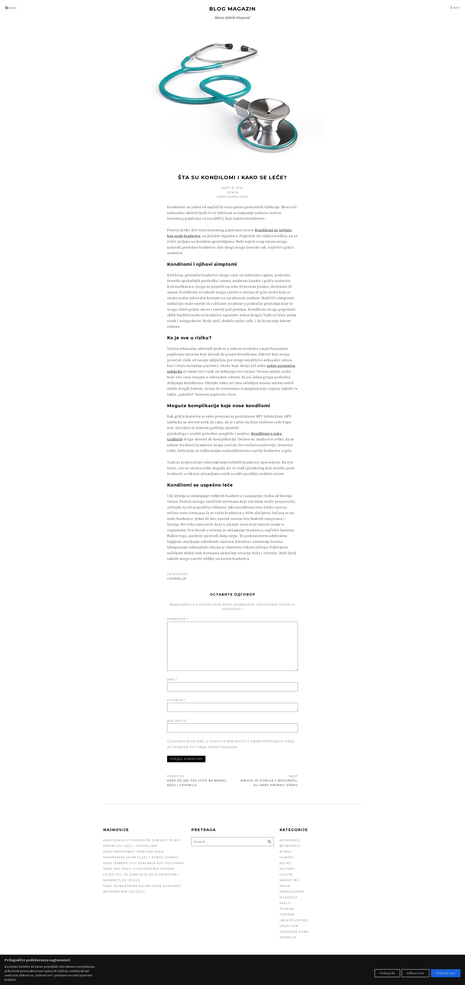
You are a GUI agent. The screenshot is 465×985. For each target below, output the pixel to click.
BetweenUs (290, 846)
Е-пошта (176, 700)
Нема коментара (232, 196)
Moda (285, 886)
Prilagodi (387, 973)
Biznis (285, 851)
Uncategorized (294, 920)
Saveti (285, 903)
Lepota (286, 874)
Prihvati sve (445, 973)
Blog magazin (232, 9)
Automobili (290, 840)
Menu (13, 8)
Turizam (287, 914)
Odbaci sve (415, 973)
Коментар (177, 619)
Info (456, 7)
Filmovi (287, 857)
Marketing (289, 880)
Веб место (177, 721)
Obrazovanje (292, 891)
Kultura (287, 868)
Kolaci (286, 863)
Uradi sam (289, 926)
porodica (289, 897)
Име (172, 679)
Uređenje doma (294, 931)
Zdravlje (177, 578)
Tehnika (287, 909)
